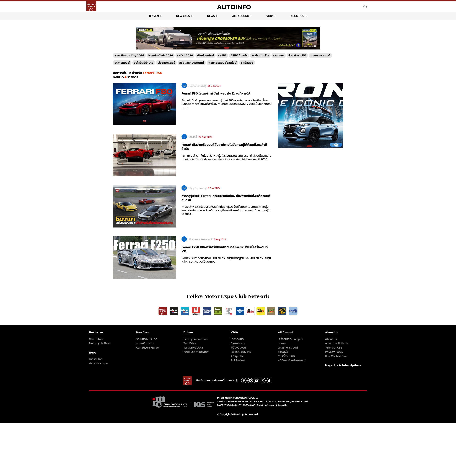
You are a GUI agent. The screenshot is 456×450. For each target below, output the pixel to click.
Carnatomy (238, 343)
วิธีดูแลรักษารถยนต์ (191, 63)
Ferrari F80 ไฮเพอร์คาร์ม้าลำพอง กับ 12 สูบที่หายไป (216, 93)
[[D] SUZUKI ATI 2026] (310, 115)
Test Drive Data (193, 347)
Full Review (238, 360)
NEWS (211, 16)
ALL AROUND (240, 16)
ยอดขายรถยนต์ (320, 55)
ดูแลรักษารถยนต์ (288, 347)
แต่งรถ (282, 343)
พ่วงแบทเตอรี (166, 63)
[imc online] (229, 310)
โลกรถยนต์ (237, 339)
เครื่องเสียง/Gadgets (290, 339)
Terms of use (333, 347)
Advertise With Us (336, 343)
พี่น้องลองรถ (238, 347)
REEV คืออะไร (239, 55)
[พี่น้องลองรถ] (250, 310)
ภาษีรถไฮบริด (260, 55)
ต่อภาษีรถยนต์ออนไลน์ (222, 63)
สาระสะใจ (283, 352)
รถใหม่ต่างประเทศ (146, 339)
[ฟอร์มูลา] (196, 310)
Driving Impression (195, 339)
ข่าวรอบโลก (96, 359)
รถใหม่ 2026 (185, 55)
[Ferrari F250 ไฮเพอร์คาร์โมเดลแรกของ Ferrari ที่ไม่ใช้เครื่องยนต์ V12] (144, 257)
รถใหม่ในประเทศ (145, 343)
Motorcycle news (100, 343)
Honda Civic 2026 (160, 55)
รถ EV (222, 55)
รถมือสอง (247, 63)
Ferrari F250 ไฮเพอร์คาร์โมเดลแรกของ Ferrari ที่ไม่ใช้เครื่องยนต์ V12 (225, 249)
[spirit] (271, 310)
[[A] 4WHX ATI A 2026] (228, 37)
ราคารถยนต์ (122, 63)
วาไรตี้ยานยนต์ (286, 356)
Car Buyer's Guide (147, 347)
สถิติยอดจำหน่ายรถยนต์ (292, 360)
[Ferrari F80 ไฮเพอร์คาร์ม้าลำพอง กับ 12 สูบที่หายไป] (144, 103)
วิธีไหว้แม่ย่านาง (143, 63)
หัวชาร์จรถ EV (297, 55)
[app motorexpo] (174, 310)
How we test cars (336, 356)
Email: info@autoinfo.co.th (272, 405)
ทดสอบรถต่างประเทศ (196, 352)
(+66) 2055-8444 (226, 405)
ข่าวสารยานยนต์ (98, 363)
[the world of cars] (207, 310)
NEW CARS (183, 16)
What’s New (96, 339)
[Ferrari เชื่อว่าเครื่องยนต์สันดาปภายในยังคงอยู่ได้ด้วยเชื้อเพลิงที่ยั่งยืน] (144, 154)
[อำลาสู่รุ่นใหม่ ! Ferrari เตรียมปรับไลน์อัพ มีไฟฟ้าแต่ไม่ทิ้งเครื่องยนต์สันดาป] (144, 206)
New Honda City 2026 (129, 55)
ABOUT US (297, 16)
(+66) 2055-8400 (245, 405)
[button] (226, 48)
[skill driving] (282, 310)
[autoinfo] (91, 6)
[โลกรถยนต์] (240, 310)
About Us (331, 339)
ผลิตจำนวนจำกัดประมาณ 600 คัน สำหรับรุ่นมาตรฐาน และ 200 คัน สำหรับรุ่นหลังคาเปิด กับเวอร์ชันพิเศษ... (226, 260)
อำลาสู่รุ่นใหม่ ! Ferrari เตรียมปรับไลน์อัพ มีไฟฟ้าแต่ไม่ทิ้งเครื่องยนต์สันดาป (226, 197)
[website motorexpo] (185, 310)
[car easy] (261, 310)
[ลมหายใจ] (293, 310)
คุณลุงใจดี (237, 356)
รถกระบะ (278, 55)
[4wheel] (218, 310)
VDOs (269, 16)
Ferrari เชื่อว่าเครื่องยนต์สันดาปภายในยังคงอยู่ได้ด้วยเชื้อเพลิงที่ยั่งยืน (224, 146)
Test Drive (189, 343)
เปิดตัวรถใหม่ (205, 55)
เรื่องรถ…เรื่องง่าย (241, 352)
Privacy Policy (334, 352)
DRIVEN (154, 16)
